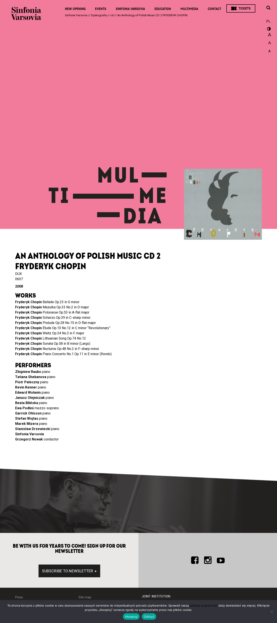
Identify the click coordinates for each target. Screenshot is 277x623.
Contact (214, 9)
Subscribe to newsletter (68, 571)
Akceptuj (131, 616)
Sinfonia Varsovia (130, 9)
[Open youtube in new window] (220, 560)
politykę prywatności (203, 605)
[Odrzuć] (271, 611)
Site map (85, 597)
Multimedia (189, 9)
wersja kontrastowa (268, 29)
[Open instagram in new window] (207, 560)
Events (100, 9)
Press (19, 597)
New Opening (75, 9)
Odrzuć (149, 616)
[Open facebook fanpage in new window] (194, 560)
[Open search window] (268, 8)
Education (163, 9)
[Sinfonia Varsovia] (26, 15)
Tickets (245, 8)
